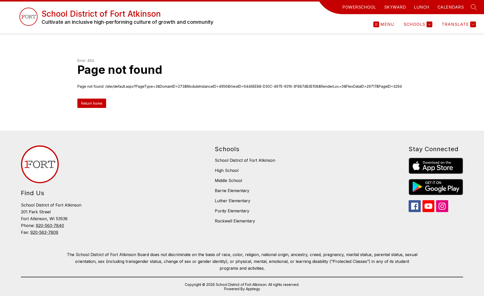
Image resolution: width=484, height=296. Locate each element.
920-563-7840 (50, 225)
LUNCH (422, 7)
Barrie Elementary (232, 190)
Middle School (228, 180)
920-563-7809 (44, 232)
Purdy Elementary (232, 210)
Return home (91, 103)
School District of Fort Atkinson (245, 160)
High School (226, 170)
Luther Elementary (232, 200)
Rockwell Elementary (235, 220)
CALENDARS (451, 7)
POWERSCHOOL (359, 7)
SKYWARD (395, 7)
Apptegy (253, 289)
